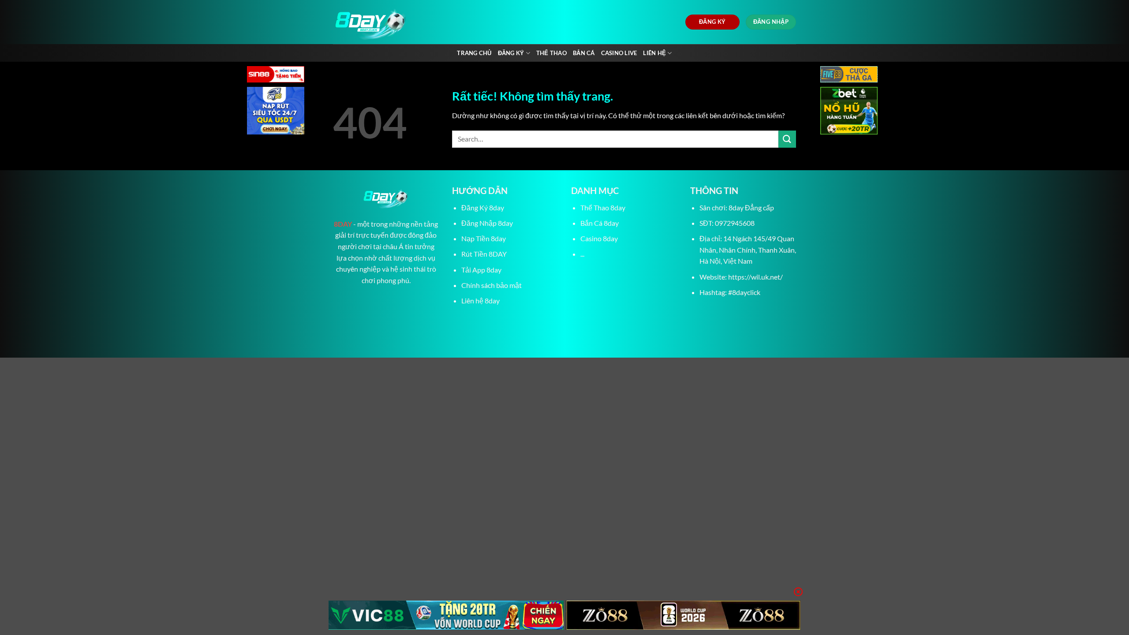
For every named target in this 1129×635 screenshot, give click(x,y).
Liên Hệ (654, 52)
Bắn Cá (584, 52)
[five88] (849, 75)
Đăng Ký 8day (482, 207)
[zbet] (849, 112)
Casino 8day (599, 238)
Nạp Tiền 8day (483, 238)
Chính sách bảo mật (491, 285)
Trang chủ (474, 52)
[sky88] (275, 112)
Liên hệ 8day (480, 300)
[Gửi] (787, 139)
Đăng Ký (511, 52)
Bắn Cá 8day (599, 223)
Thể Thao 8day (602, 207)
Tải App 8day (481, 269)
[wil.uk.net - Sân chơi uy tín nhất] (413, 22)
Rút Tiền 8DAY (484, 254)
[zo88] (683, 615)
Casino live (619, 52)
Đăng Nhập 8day (487, 223)
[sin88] (275, 75)
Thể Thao (551, 52)
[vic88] (446, 615)
